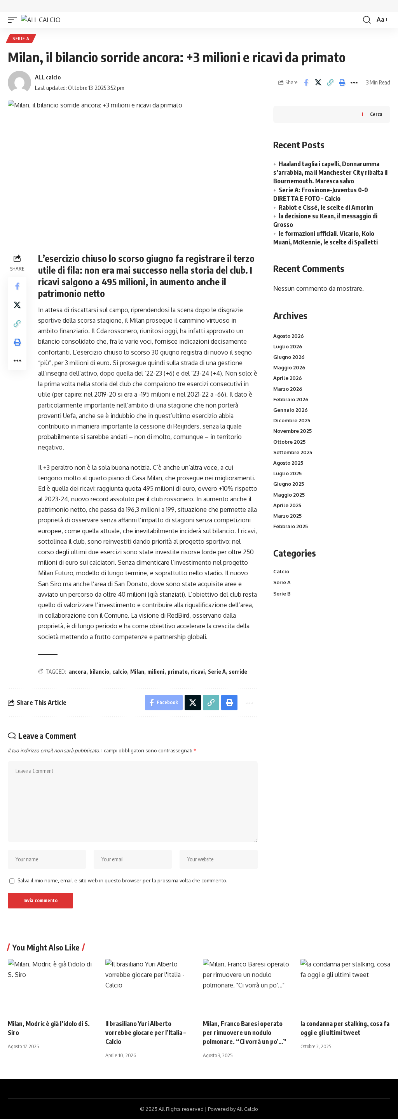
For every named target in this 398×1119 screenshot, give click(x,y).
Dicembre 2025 (291, 420)
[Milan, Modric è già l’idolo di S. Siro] (53, 986)
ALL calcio (48, 77)
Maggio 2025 (289, 495)
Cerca (376, 114)
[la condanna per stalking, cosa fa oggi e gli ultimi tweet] (345, 986)
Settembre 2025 (292, 452)
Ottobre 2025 (289, 442)
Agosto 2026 (288, 336)
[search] (367, 19)
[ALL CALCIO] (41, 19)
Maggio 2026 (289, 367)
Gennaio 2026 (290, 410)
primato (178, 671)
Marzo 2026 (287, 389)
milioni (155, 671)
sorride (238, 671)
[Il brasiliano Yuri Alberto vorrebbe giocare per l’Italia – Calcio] (150, 986)
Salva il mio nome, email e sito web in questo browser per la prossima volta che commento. (122, 880)
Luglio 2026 (287, 346)
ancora (77, 671)
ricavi (198, 671)
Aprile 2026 (287, 378)
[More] (354, 82)
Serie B (282, 593)
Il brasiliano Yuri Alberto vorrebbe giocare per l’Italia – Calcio (145, 1032)
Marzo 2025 (287, 516)
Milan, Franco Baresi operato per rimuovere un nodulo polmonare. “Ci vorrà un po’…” (244, 1032)
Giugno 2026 (289, 357)
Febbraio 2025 (290, 526)
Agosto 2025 (288, 463)
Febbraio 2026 (291, 399)
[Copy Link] (330, 82)
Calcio (281, 571)
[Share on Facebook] (305, 82)
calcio (119, 671)
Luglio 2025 (287, 473)
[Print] (342, 82)
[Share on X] (317, 82)
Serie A (21, 38)
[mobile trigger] (14, 19)
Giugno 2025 (288, 484)
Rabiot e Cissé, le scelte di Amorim (326, 207)
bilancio (99, 671)
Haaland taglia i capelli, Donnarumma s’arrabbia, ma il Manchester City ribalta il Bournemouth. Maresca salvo (330, 172)
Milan (137, 671)
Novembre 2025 (292, 431)
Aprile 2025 (287, 505)
